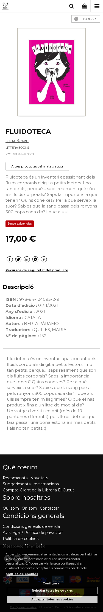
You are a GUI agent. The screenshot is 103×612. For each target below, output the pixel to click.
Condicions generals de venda (31, 526)
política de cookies (21, 574)
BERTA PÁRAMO (17, 141)
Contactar (49, 508)
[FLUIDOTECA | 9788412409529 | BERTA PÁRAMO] (51, 72)
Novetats (39, 477)
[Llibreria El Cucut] (22, 6)
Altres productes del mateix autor (37, 166)
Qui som (11, 508)
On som (29, 508)
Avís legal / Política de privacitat (33, 532)
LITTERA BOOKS (17, 147)
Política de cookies (20, 538)
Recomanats (15, 477)
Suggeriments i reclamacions (31, 483)
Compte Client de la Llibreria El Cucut (38, 490)
